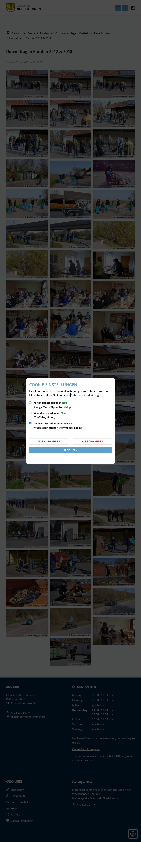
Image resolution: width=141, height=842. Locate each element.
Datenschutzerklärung (85, 395)
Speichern (71, 450)
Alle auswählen (48, 441)
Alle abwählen (92, 441)
